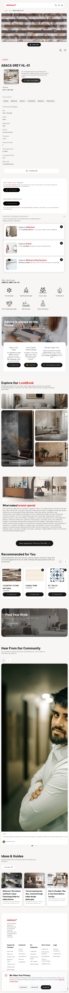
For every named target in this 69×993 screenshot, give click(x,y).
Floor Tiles (10, 951)
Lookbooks (33, 951)
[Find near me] (59, 5)
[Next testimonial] (9, 660)
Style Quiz (33, 954)
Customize (23, 987)
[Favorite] (65, 50)
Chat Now (32, 365)
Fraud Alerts (56, 956)
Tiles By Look (11, 964)
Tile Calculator (12, 190)
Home (6, 10)
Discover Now (14, 623)
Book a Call (15, 365)
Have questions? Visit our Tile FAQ (33, 543)
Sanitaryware (11, 967)
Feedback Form (46, 964)
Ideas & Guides (34, 964)
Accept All (46, 987)
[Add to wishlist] (19, 570)
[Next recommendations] (65, 561)
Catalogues (22, 962)
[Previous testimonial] (3, 660)
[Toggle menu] (62, 5)
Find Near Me (33, 171)
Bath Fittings (10, 969)
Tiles (10, 10)
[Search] (56, 5)
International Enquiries (45, 953)
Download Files (12, 203)
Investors (21, 959)
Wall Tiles (10, 954)
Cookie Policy (57, 954)
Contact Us (45, 949)
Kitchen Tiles (11, 957)
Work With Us (23, 956)
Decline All (34, 987)
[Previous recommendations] (60, 561)
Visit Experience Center (53, 365)
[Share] (60, 50)
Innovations (22, 954)
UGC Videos (33, 961)
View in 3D (35, 44)
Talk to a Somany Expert (46, 960)
